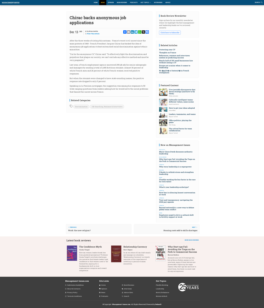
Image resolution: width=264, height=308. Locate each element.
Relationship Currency (135, 246)
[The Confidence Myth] (73, 259)
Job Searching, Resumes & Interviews (106, 107)
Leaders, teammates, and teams (182, 114)
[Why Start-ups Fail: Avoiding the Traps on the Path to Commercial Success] (161, 259)
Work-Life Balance (162, 292)
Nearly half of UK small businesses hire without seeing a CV (176, 62)
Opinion (111, 2)
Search (126, 296)
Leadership (160, 289)
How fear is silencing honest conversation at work (177, 194)
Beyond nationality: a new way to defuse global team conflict (176, 208)
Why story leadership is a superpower (175, 167)
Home (96, 2)
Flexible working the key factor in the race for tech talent (177, 181)
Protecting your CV (167, 49)
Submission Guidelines (75, 285)
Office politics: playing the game (180, 121)
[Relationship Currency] (117, 256)
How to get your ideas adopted (182, 108)
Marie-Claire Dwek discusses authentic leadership (176, 153)
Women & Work (161, 296)
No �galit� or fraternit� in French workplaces (174, 72)
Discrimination (81, 107)
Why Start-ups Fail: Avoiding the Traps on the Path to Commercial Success (177, 160)
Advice (167, 2)
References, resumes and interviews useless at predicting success (174, 56)
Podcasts (133, 2)
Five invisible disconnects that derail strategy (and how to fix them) (182, 92)
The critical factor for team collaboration (180, 130)
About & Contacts (73, 289)
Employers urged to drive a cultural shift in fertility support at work (176, 216)
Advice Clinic (128, 292)
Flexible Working (162, 285)
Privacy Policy (72, 292)
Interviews (158, 2)
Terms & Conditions (74, 296)
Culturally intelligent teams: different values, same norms (181, 101)
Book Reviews (122, 2)
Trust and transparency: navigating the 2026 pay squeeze (176, 201)
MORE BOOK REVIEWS (192, 240)
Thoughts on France (167, 52)
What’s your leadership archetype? (174, 187)
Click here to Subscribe (169, 32)
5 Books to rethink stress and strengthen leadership (176, 173)
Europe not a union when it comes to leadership (174, 66)
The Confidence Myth (90, 246)
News (103, 2)
